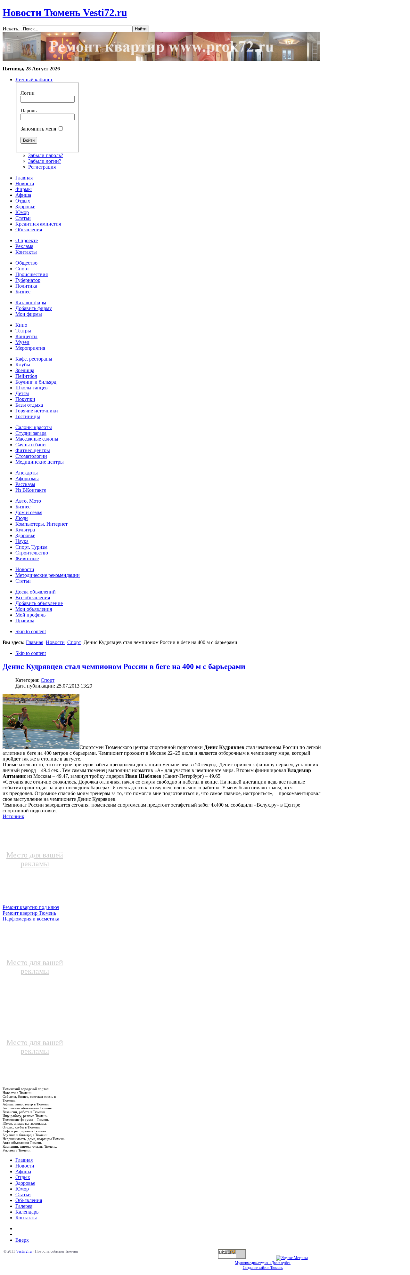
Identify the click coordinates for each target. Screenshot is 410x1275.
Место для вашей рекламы (34, 859)
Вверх (22, 1240)
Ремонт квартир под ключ (31, 907)
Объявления (28, 1200)
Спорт (74, 642)
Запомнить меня (38, 128)
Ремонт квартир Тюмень (29, 913)
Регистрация (42, 167)
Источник (13, 816)
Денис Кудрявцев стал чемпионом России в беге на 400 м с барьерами (124, 666)
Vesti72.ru (24, 1251)
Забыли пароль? (45, 155)
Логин (27, 93)
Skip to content (30, 631)
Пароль (28, 110)
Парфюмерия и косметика (31, 918)
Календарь (26, 1212)
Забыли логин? (44, 161)
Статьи (23, 1194)
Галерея (23, 1206)
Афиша (23, 1171)
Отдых (22, 1177)
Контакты (26, 1217)
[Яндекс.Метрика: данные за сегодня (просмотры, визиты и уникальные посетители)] (292, 1258)
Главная (34, 642)
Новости (55, 642)
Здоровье (25, 1183)
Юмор (22, 1188)
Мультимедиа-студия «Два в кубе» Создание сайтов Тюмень (263, 1265)
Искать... (12, 28)
